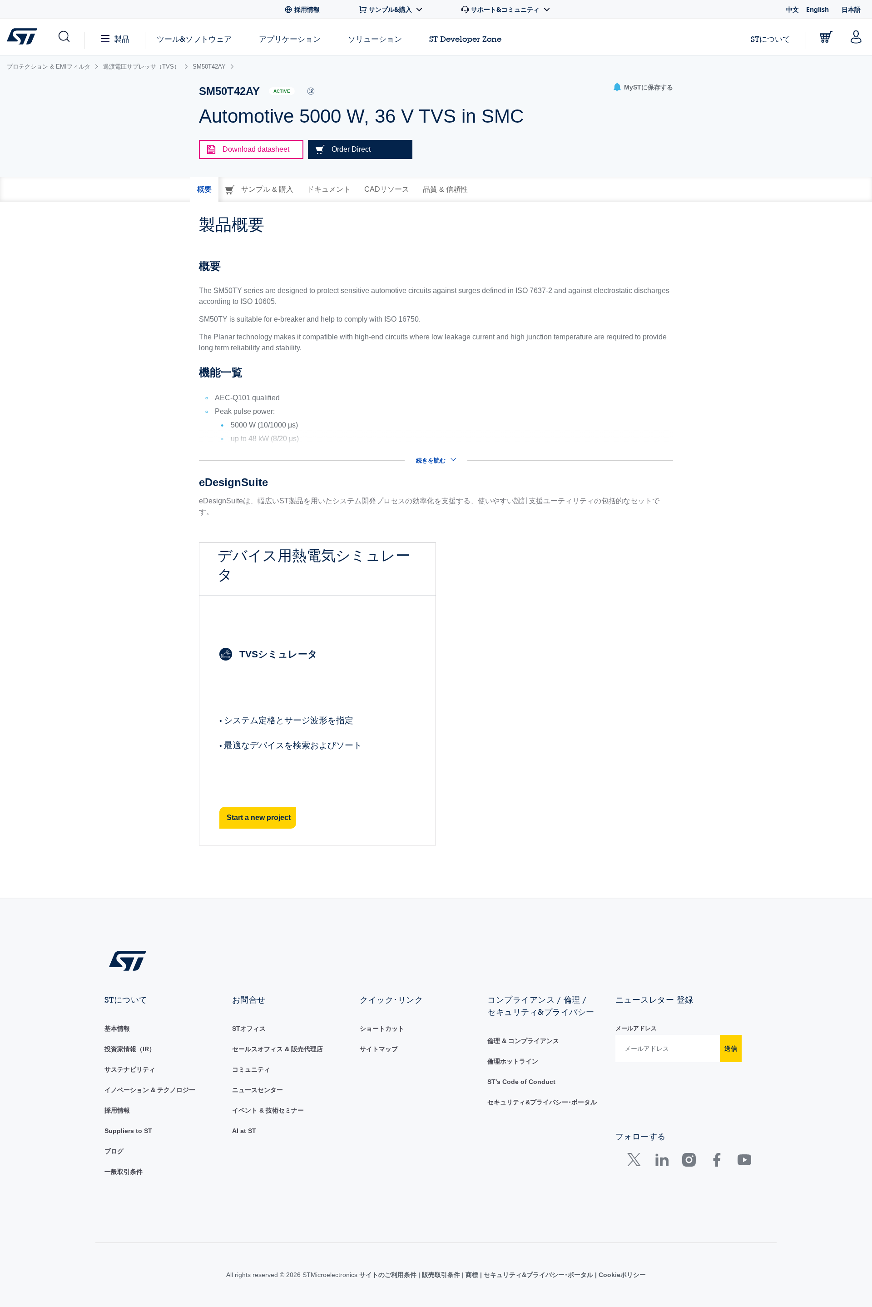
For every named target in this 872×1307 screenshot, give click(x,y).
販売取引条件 (441, 1274)
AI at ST (244, 1130)
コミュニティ (251, 1069)
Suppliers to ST (128, 1130)
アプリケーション (290, 39)
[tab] (204, 189)
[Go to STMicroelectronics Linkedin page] (661, 1162)
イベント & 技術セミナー (268, 1110)
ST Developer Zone (465, 39)
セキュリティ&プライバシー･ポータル (542, 1102)
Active (281, 91)
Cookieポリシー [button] (621, 1274)
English (817, 9)
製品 (121, 39)
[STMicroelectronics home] (24, 36)
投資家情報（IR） (129, 1049)
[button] (63, 37)
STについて (770, 39)
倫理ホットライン (512, 1061)
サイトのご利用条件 (388, 1274)
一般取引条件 (123, 1171)
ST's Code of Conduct (521, 1081)
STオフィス (249, 1028)
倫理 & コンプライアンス (523, 1040)
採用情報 (117, 1110)
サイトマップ (379, 1049)
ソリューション (375, 39)
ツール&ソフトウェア (194, 39)
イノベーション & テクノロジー (149, 1089)
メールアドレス (636, 1028)
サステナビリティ (129, 1069)
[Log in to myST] (856, 37)
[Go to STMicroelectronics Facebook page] (716, 1162)
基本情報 (117, 1028)
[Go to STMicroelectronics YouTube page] (744, 1162)
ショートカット (382, 1028)
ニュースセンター (257, 1089)
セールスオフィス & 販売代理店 (277, 1049)
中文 (792, 9)
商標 (472, 1274)
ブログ (114, 1151)
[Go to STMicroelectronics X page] (636, 1162)
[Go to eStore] (826, 37)
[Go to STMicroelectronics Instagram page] (688, 1162)
